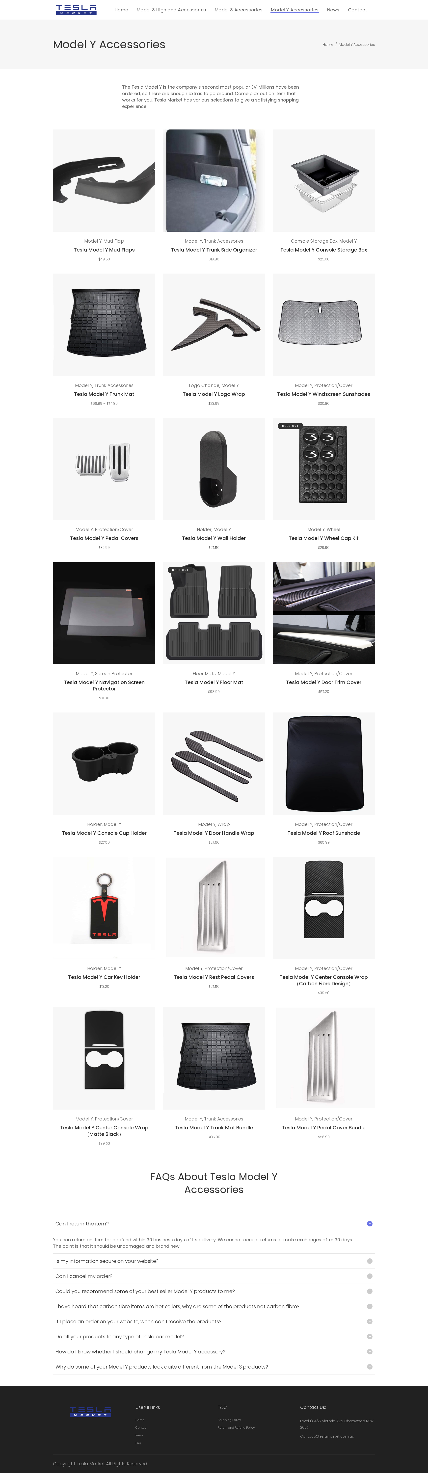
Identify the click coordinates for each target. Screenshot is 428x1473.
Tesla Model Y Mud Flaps (104, 249)
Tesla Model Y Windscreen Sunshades (323, 394)
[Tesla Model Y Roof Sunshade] (324, 763)
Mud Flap (114, 241)
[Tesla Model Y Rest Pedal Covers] (214, 908)
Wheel (333, 529)
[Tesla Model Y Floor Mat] (214, 613)
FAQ (138, 1443)
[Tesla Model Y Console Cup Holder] (104, 763)
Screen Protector (114, 673)
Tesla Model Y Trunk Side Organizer (214, 249)
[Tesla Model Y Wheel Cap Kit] (324, 469)
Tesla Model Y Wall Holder (214, 538)
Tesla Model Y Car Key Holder (104, 977)
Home (328, 44)
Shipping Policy (229, 1420)
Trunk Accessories (223, 241)
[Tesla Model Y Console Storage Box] (324, 180)
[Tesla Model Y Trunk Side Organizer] (214, 180)
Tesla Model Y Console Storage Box (323, 249)
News (139, 1435)
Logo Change (204, 385)
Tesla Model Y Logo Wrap (214, 394)
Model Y (93, 241)
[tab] (214, 1223)
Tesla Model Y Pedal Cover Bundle (324, 1127)
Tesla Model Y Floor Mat (214, 682)
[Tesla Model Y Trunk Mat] (104, 325)
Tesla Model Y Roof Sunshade (324, 833)
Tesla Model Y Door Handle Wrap (214, 833)
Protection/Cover (333, 385)
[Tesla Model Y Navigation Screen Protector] (104, 613)
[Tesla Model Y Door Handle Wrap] (214, 763)
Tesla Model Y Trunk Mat (104, 394)
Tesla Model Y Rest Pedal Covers (214, 977)
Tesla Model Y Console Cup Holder (104, 833)
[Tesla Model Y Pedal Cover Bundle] (324, 1058)
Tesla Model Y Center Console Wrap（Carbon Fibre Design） (324, 980)
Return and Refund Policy (236, 1427)
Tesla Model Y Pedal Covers (104, 538)
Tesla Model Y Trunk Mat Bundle (214, 1127)
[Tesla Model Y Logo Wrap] (214, 325)
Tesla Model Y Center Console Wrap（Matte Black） (104, 1131)
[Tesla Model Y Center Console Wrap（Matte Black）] (104, 1058)
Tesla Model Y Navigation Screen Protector (104, 685)
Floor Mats (204, 673)
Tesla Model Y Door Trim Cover (323, 682)
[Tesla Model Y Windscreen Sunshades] (324, 325)
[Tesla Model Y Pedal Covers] (104, 469)
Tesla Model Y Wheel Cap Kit (324, 538)
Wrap (223, 824)
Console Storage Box (314, 241)
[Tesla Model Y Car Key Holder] (104, 908)
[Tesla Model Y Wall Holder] (214, 469)
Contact (141, 1427)
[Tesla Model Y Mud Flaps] (104, 180)
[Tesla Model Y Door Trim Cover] (324, 613)
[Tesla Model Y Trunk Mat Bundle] (214, 1058)
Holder (204, 529)
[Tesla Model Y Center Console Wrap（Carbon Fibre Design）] (324, 908)
